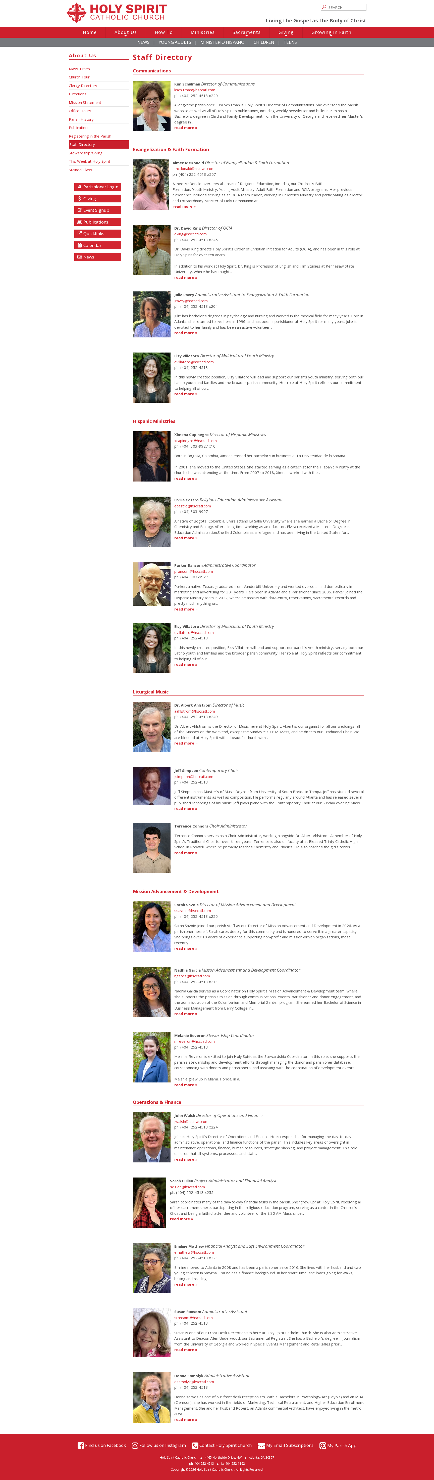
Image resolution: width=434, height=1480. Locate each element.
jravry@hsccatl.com (191, 300)
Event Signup (95, 210)
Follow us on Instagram (162, 1445)
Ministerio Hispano (222, 42)
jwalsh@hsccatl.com (191, 1121)
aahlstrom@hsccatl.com (194, 711)
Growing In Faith (331, 33)
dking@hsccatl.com (190, 233)
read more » (185, 127)
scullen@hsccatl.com (187, 1186)
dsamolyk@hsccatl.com (194, 1381)
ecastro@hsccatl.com (192, 505)
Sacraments (247, 33)
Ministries (203, 32)
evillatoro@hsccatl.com (194, 361)
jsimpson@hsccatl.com (193, 776)
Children (264, 42)
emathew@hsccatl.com (194, 1252)
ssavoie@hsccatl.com (192, 910)
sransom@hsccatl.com (193, 1317)
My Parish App (341, 1445)
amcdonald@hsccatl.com (193, 168)
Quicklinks (93, 233)
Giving (286, 33)
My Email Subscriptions (289, 1445)
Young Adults (175, 42)
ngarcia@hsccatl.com (192, 975)
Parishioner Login (100, 187)
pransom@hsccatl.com (193, 571)
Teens (290, 42)
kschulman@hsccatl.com (194, 89)
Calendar (91, 245)
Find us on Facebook (105, 1445)
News (143, 42)
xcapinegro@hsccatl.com (195, 440)
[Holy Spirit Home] (116, 21)
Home (90, 32)
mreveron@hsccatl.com (194, 1041)
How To (164, 32)
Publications (95, 222)
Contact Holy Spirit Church (225, 1445)
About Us (126, 33)
